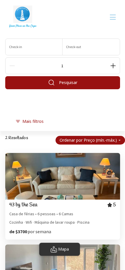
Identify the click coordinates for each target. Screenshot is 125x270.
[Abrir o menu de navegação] (113, 17)
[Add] (113, 65)
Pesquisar (68, 82)
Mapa (63, 249)
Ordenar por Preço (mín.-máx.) (88, 140)
